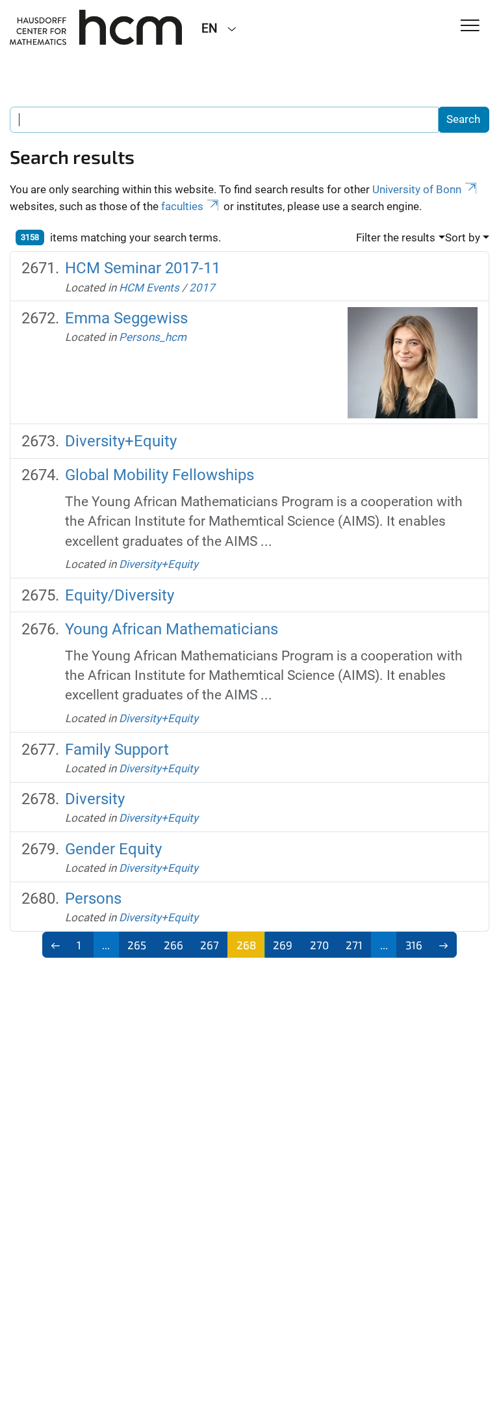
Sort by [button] (462, 237)
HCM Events (149, 287)
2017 (202, 287)
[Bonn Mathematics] (96, 27)
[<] (55, 945)
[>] (444, 945)
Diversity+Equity (121, 441)
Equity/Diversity (119, 595)
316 (413, 944)
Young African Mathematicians (171, 629)
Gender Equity (113, 849)
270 (319, 944)
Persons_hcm (152, 337)
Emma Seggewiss (126, 318)
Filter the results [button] (395, 237)
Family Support (117, 749)
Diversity (95, 799)
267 (209, 944)
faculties (182, 206)
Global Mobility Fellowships (159, 475)
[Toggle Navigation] (470, 26)
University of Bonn (416, 189)
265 (136, 944)
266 (173, 944)
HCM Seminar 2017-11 (142, 268)
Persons (93, 898)
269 (282, 944)
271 (354, 944)
